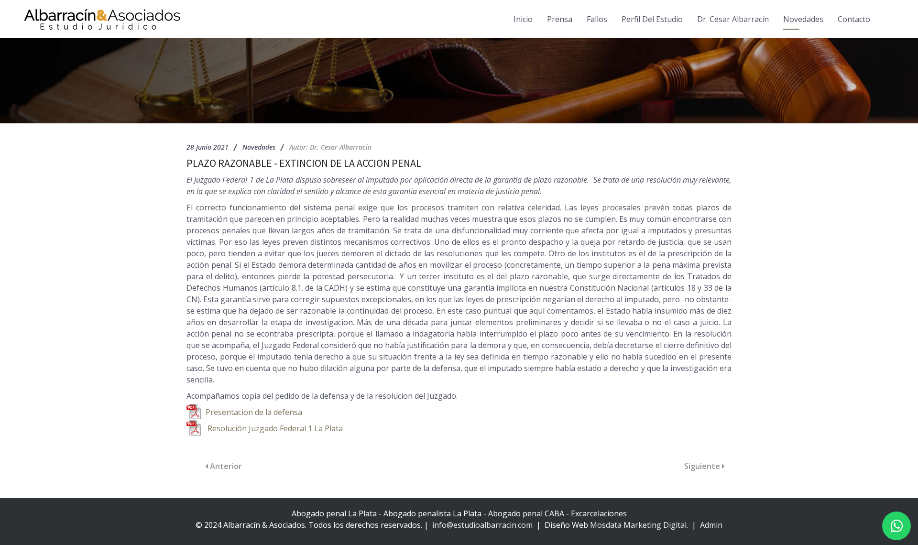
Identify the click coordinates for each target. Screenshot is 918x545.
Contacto (854, 19)
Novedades (803, 19)
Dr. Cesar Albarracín (733, 19)
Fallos (597, 19)
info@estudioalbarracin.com (482, 525)
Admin (710, 525)
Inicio (523, 19)
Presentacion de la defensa (254, 412)
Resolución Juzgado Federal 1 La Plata (275, 428)
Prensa (559, 19)
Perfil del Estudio (652, 19)
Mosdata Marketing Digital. (639, 525)
